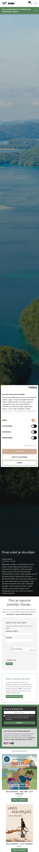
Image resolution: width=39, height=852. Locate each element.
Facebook (5, 743)
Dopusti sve (19, 451)
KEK (8, 3)
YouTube (11, 743)
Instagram (7, 743)
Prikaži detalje (28, 445)
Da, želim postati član (14, 696)
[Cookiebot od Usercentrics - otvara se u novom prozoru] (28, 387)
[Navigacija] (35, 3)
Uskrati (19, 463)
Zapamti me (11, 660)
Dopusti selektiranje (19, 457)
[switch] (34, 426)
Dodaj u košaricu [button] (19, 800)
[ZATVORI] (35, 10)
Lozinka (9, 638)
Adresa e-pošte (12, 631)
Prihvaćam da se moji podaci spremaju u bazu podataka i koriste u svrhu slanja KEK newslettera (20, 717)
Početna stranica (7, 559)
